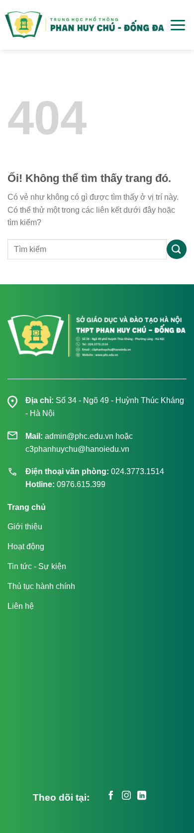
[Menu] (178, 24)
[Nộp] (177, 249)
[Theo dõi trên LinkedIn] (141, 796)
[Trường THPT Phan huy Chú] (84, 25)
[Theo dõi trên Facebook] (110, 796)
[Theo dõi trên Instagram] (126, 796)
